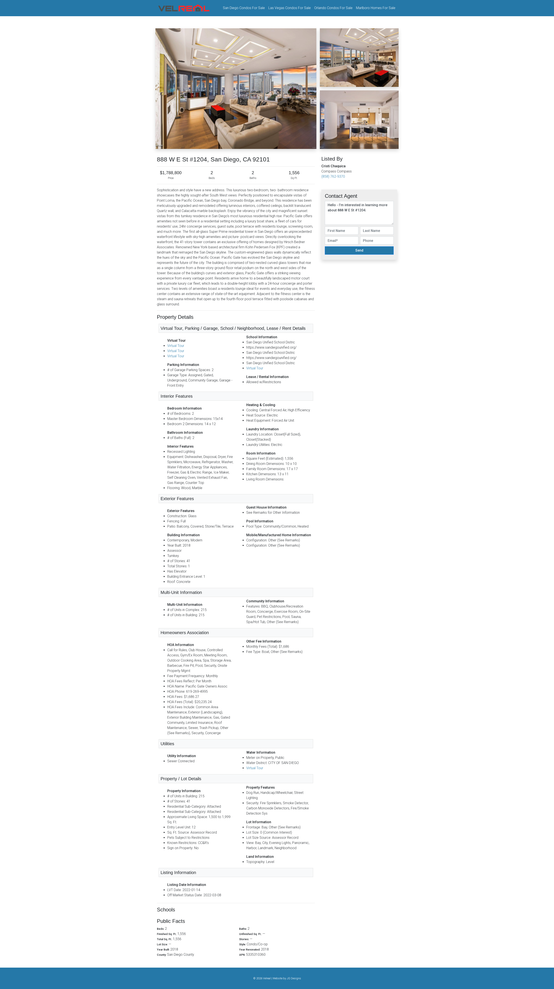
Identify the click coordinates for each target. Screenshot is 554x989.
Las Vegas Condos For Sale (289, 8)
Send (359, 250)
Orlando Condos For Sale (333, 8)
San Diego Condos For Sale (244, 8)
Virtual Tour (175, 346)
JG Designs (294, 978)
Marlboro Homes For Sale (375, 8)
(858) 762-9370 (333, 176)
